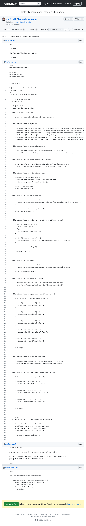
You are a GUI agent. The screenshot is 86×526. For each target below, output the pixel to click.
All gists (46, 4)
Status (36, 514)
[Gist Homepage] (10, 3)
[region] (43, 51)
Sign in (68, 4)
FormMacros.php (27, 19)
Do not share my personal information (43, 516)
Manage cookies (66, 514)
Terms (17, 514)
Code (7, 29)
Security (29, 514)
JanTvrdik (11, 19)
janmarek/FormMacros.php (22, 22)
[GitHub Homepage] (36, 520)
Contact (56, 514)
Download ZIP (78, 29)
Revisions (19, 29)
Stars (33, 29)
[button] (65, 29)
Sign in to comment (73, 504)
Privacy (22, 514)
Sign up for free (11, 504)
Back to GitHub (56, 4)
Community (43, 514)
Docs (50, 514)
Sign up (77, 4)
